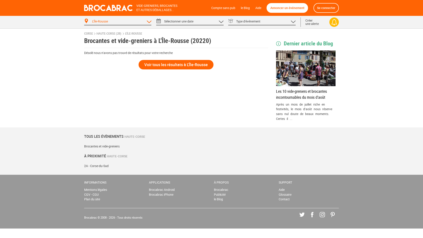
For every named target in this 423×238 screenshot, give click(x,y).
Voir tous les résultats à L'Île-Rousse (176, 64)
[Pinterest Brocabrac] (336, 218)
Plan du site (92, 199)
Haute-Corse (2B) (108, 33)
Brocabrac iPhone (161, 194)
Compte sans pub (223, 8)
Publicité (220, 194)
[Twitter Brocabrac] (305, 218)
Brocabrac (221, 190)
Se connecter (326, 8)
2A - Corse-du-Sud (96, 166)
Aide (258, 8)
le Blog (245, 8)
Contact (284, 199)
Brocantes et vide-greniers (102, 146)
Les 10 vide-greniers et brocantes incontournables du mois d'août (301, 94)
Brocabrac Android (162, 190)
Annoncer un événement (287, 8)
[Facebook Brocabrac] (315, 218)
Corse (88, 33)
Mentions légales (95, 190)
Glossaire (285, 194)
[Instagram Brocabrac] (325, 218)
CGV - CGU (91, 194)
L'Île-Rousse (133, 33)
